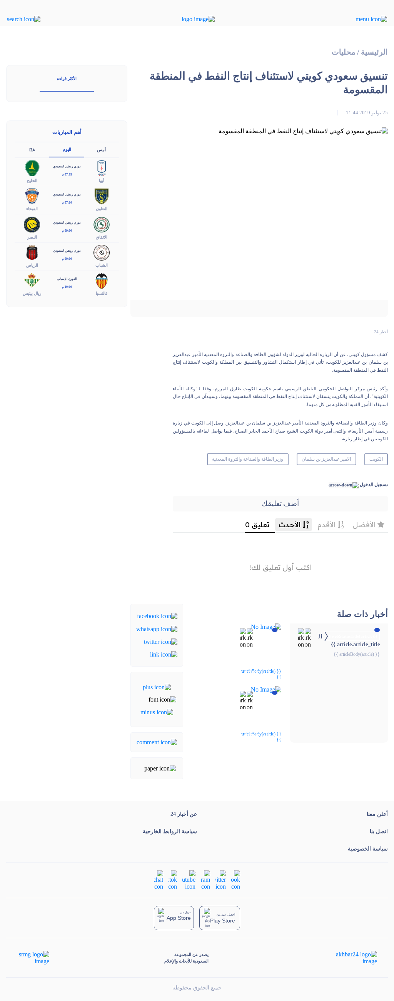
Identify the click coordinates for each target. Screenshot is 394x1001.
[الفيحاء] (32, 195)
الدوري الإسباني (67, 279)
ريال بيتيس (32, 293)
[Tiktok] (173, 879)
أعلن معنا (377, 814)
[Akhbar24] (350, 958)
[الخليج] (32, 167)
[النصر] (32, 224)
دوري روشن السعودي (67, 166)
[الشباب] (101, 252)
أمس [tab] (101, 149)
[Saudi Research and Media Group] (33, 958)
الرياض (32, 265)
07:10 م (67, 202)
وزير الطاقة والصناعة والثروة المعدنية (247, 459)
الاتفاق (101, 237)
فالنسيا (101, 293)
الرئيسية (374, 52)
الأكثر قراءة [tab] (67, 78)
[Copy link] (163, 654)
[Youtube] (188, 879)
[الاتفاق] (101, 224)
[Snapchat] (158, 879)
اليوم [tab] (67, 149)
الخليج (32, 180)
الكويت (376, 459)
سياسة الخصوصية (368, 849)
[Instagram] (205, 879)
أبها (101, 180)
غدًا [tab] (32, 149)
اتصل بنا (379, 831)
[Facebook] (157, 615)
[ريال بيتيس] (32, 280)
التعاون (101, 208)
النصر (32, 237)
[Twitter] (160, 641)
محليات (344, 52)
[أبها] (101, 167)
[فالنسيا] (101, 280)
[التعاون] (101, 195)
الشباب (101, 265)
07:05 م (67, 174)
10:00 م (67, 287)
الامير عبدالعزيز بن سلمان (326, 459)
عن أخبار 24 (183, 814)
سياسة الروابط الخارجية (170, 831)
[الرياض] (32, 252)
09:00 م (67, 230)
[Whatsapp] (156, 628)
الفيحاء (32, 208)
